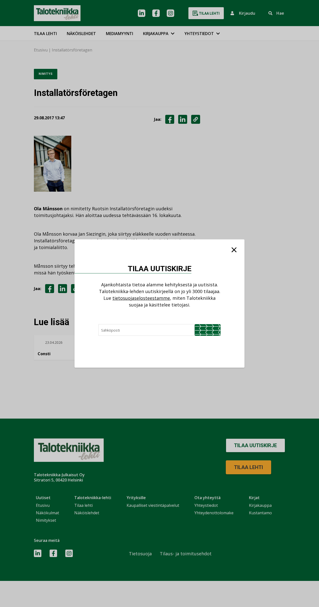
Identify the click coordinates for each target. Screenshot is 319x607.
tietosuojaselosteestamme (141, 298)
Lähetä (208, 330)
